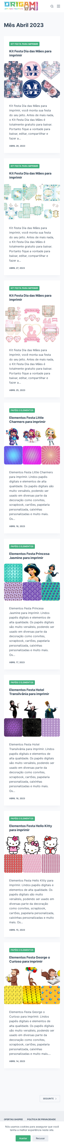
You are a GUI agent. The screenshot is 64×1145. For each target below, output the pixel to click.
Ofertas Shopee (13, 1119)
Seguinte (48, 1098)
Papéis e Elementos (22, 410)
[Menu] (58, 6)
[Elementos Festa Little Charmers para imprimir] (32, 445)
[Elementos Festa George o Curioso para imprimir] (32, 985)
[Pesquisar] (52, 6)
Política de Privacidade (41, 1119)
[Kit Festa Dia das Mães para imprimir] (32, 79)
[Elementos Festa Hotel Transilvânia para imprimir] (32, 718)
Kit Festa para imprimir (24, 44)
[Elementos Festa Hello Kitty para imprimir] (32, 854)
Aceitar (23, 1138)
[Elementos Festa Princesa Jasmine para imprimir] (32, 582)
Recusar (40, 1138)
